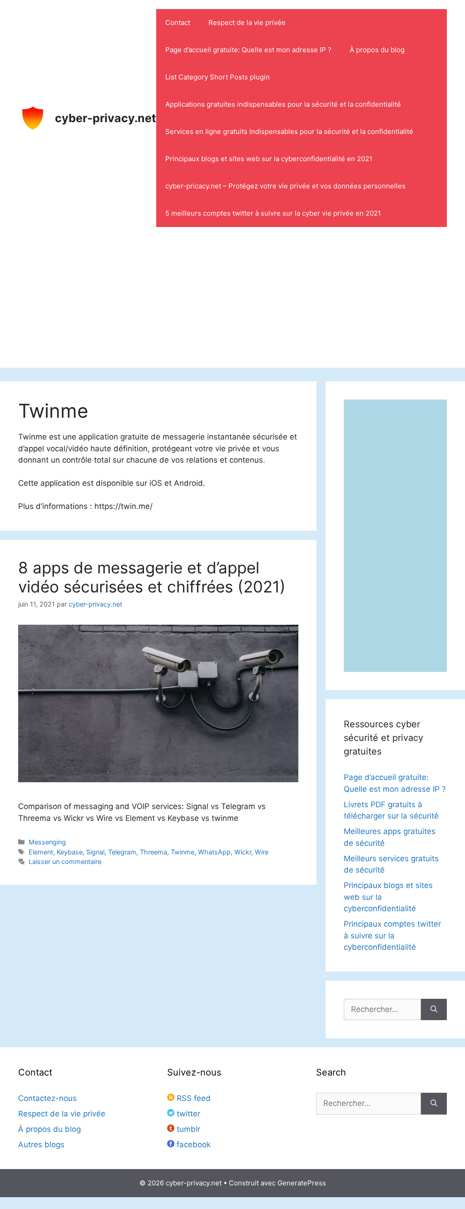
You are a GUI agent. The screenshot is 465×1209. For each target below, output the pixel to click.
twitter (187, 1113)
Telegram (122, 852)
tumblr (187, 1129)
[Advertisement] (232, 304)
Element (41, 852)
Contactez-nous (47, 1098)
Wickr (242, 852)
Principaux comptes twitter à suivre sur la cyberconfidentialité (392, 935)
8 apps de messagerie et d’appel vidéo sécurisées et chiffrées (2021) (152, 577)
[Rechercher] (434, 1010)
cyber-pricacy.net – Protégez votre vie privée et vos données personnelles (285, 186)
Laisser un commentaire (65, 861)
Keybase (70, 852)
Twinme (182, 852)
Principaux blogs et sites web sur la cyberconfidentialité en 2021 (268, 158)
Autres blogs (41, 1144)
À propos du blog (377, 49)
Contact (177, 22)
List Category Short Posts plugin (217, 77)
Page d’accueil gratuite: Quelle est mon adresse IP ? (248, 49)
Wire (261, 852)
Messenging (47, 842)
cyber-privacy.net (105, 118)
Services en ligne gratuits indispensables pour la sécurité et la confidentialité (289, 131)
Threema (153, 852)
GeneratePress (301, 1183)
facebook (192, 1144)
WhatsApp (214, 852)
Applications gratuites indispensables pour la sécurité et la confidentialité (283, 104)
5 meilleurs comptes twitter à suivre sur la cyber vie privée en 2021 (273, 213)
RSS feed (192, 1098)
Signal (95, 852)
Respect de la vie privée (247, 22)
